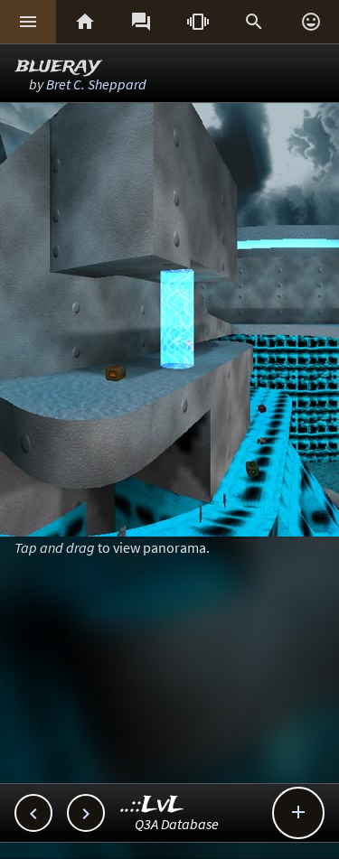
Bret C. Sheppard (96, 84)
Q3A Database (177, 824)
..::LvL (152, 805)
